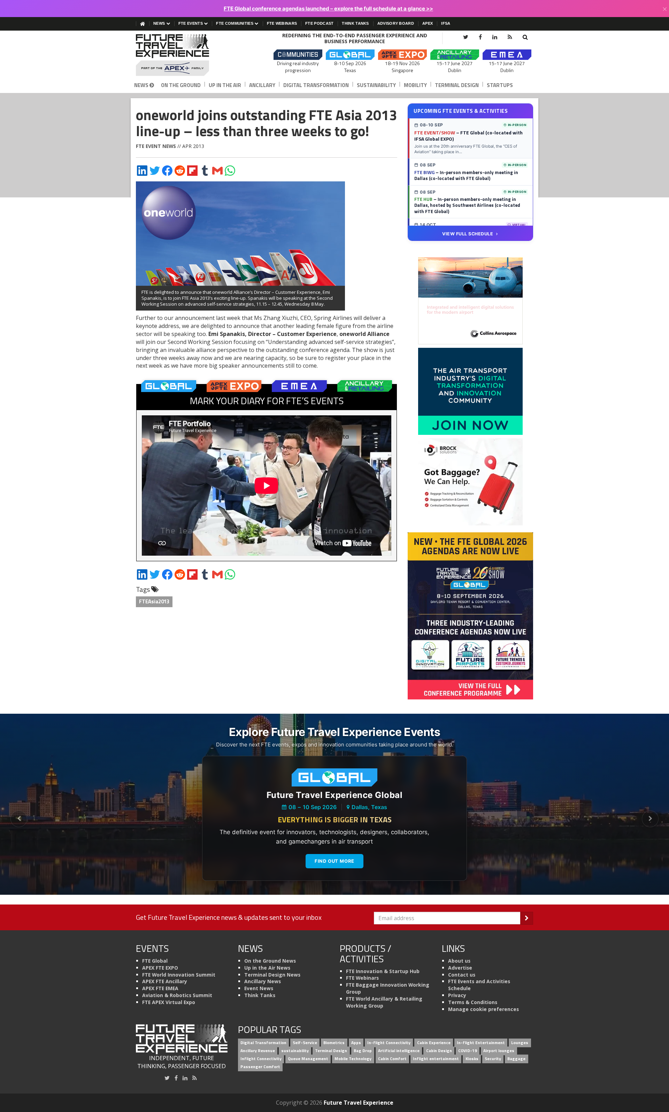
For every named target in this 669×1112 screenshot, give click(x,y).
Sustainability (376, 85)
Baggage (516, 1058)
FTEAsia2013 (154, 601)
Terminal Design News (272, 974)
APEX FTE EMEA (160, 988)
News (159, 23)
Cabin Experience (434, 1043)
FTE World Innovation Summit (178, 974)
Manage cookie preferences (483, 1009)
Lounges (519, 1043)
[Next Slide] (650, 818)
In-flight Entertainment (481, 1043)
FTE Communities (235, 23)
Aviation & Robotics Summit (177, 995)
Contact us (461, 974)
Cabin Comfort (392, 1058)
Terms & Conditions (472, 1002)
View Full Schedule (467, 233)
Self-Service (305, 1043)
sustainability (295, 1050)
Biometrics (334, 1043)
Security (493, 1058)
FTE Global (155, 960)
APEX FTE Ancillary (164, 981)
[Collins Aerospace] (470, 300)
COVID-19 (467, 1050)
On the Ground (181, 85)
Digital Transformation (316, 85)
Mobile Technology (352, 1058)
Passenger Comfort (260, 1066)
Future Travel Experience (358, 1102)
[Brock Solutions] (470, 481)
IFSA (445, 23)
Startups (500, 85)
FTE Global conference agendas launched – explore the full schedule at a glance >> (328, 8)
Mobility (415, 85)
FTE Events (191, 23)
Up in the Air (225, 85)
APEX (427, 23)
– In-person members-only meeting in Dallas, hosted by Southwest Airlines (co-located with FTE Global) (467, 205)
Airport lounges (498, 1050)
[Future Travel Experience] (182, 55)
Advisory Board (395, 23)
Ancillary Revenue (257, 1050)
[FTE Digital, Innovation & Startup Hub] (470, 391)
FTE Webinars (282, 23)
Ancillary (262, 85)
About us (459, 960)
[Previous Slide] (18, 818)
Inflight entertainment (436, 1058)
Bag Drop (363, 1050)
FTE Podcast (319, 23)
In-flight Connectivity (388, 1043)
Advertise (460, 967)
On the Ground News (270, 960)
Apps (356, 1043)
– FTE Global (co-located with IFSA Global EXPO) (468, 136)
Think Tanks (355, 23)
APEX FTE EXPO (160, 967)
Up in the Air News (267, 967)
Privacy (457, 995)
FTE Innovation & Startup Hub (383, 971)
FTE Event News (156, 146)
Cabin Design (439, 1050)
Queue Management (308, 1058)
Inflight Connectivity (261, 1058)
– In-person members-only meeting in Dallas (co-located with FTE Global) (466, 175)
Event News (258, 988)
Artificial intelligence (399, 1050)
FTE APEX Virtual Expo (168, 1002)
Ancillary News (262, 981)
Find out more (334, 861)
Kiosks (472, 1058)
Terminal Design (457, 85)
